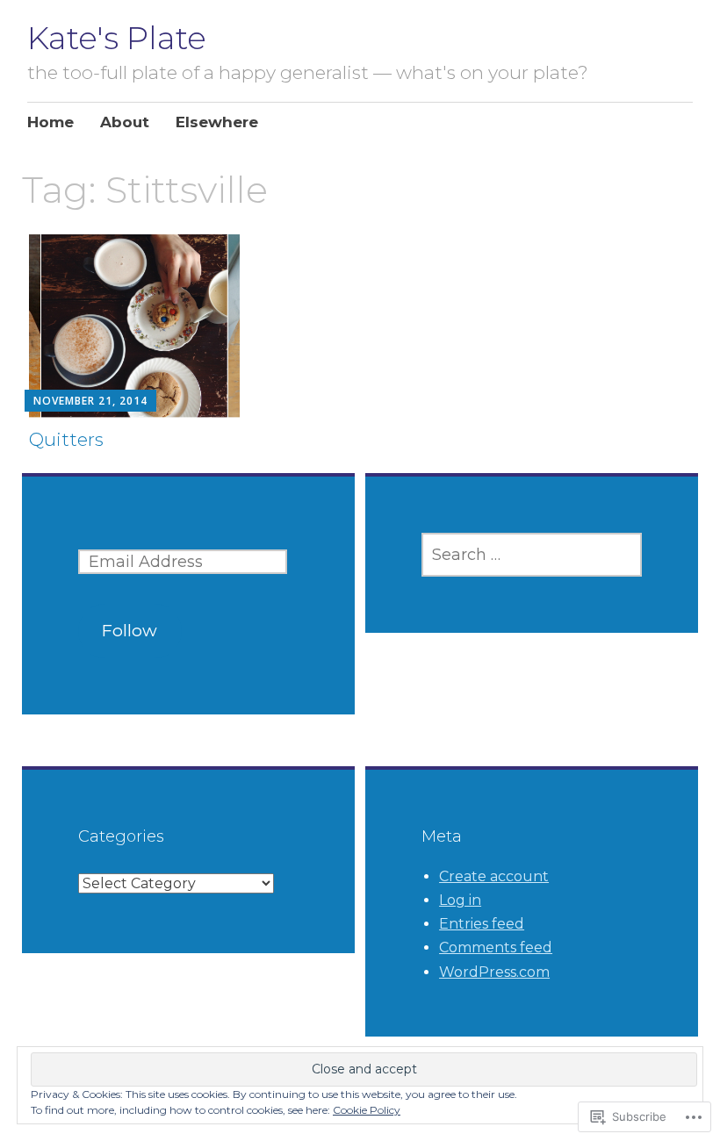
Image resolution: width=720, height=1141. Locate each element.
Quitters (66, 439)
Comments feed (495, 947)
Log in (460, 900)
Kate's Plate (116, 37)
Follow (129, 631)
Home (50, 122)
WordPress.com (494, 972)
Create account (494, 876)
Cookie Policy (366, 1109)
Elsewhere (217, 122)
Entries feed (481, 923)
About (124, 122)
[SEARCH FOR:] (531, 555)
